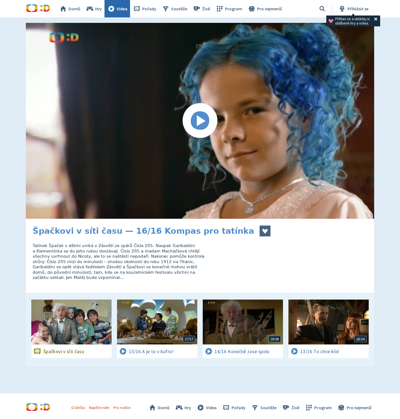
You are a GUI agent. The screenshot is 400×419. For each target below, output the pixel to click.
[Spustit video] (200, 121)
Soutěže (179, 8)
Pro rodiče (122, 407)
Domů (74, 8)
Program (233, 8)
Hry (98, 8)
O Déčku (78, 407)
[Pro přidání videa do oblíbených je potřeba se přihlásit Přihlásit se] (265, 231)
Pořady (149, 8)
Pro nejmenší (269, 8)
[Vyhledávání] (322, 8)
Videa (122, 8)
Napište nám (99, 407)
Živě (206, 8)
